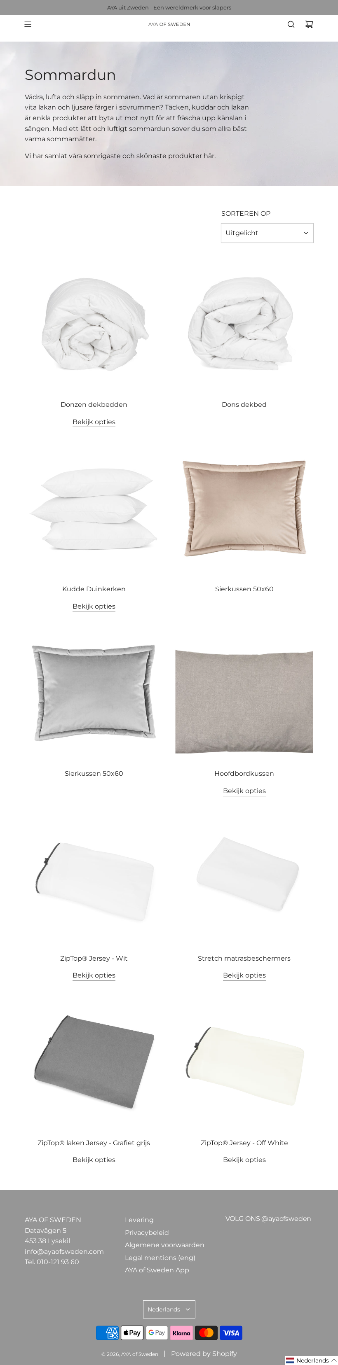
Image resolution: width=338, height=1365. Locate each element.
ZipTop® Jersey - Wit (94, 958)
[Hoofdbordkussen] (244, 693)
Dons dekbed (244, 404)
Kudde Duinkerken (94, 589)
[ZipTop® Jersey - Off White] (244, 1062)
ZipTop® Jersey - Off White (244, 1143)
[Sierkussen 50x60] (244, 508)
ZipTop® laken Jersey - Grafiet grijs (94, 1143)
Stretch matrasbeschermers (244, 958)
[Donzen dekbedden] (94, 324)
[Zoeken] (291, 24)
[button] (311, 1360)
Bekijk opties (94, 422)
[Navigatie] (28, 24)
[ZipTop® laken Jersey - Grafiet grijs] (94, 1062)
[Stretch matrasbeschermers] (244, 878)
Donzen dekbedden (94, 404)
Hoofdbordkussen (244, 773)
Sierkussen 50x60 (244, 589)
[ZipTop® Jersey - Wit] (94, 878)
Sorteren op (245, 213)
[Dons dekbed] (244, 324)
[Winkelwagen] (309, 24)
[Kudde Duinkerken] (94, 508)
